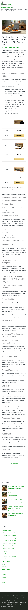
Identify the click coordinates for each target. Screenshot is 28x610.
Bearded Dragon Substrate (10, 532)
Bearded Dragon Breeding (9, 556)
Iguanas (4, 566)
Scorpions (4, 572)
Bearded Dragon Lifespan (9, 540)
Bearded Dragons (6, 530)
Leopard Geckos (6, 569)
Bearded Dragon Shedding (9, 546)
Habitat (5, 551)
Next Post (14, 467)
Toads (3, 582)
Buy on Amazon (19, 135)
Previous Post (14, 463)
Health (4, 553)
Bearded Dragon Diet (7, 47)
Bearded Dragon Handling (9, 543)
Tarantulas (4, 580)
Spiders (4, 577)
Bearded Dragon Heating (9, 535)
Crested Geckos (6, 561)
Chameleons (5, 559)
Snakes (4, 574)
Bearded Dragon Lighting (9, 538)
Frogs (3, 564)
